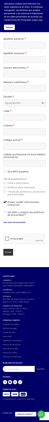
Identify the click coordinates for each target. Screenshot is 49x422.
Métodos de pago (10, 328)
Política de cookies (10, 353)
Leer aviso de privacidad (14, 222)
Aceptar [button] (9, 27)
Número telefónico (16, 82)
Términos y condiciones (12, 357)
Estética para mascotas (21, 187)
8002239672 (29, 286)
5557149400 (18, 283)
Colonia (9, 125)
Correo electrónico (16, 67)
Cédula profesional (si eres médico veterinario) (24, 155)
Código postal (13, 140)
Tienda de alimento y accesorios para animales (26, 193)
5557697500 (7, 283)
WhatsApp (20, 382)
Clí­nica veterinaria (18, 183)
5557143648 (7, 286)
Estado (8, 96)
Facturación (7, 336)
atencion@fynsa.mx (23, 292)
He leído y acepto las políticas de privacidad (25, 213)
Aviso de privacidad (10, 348)
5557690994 (18, 286)
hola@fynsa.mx (9, 292)
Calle (7, 111)
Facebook (5, 382)
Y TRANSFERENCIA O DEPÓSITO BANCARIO (19, 399)
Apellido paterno (14, 38)
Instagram (15, 382)
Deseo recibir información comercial (23, 203)
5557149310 (29, 283)
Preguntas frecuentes (11, 324)
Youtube (10, 382)
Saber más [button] (37, 20)
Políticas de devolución (12, 344)
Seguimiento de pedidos (12, 340)
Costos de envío (9, 332)
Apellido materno (15, 53)
